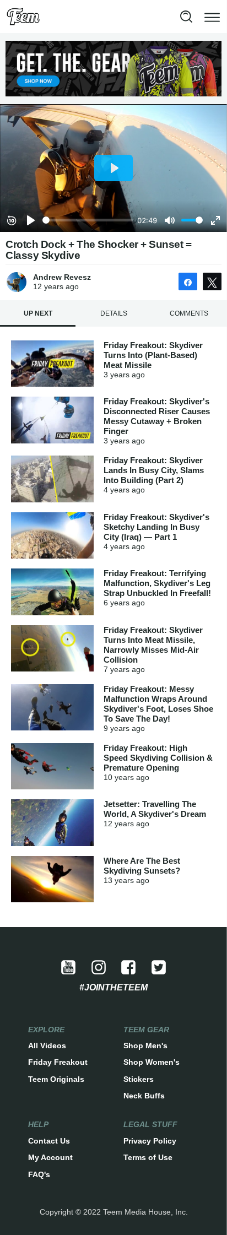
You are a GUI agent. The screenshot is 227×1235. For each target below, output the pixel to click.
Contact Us (49, 1140)
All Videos (47, 1045)
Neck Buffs (144, 1095)
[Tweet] (212, 281)
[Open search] (186, 16)
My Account (50, 1157)
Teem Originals (56, 1079)
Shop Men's (145, 1045)
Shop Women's (151, 1062)
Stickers (138, 1079)
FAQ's (39, 1174)
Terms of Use (147, 1157)
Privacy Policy (149, 1140)
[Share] (188, 281)
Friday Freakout (58, 1062)
